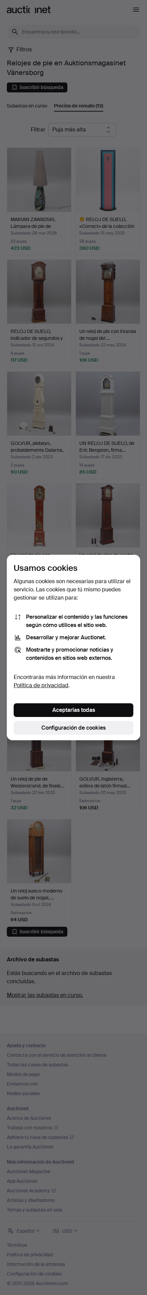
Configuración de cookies (73, 727)
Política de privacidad (41, 685)
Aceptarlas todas (73, 710)
